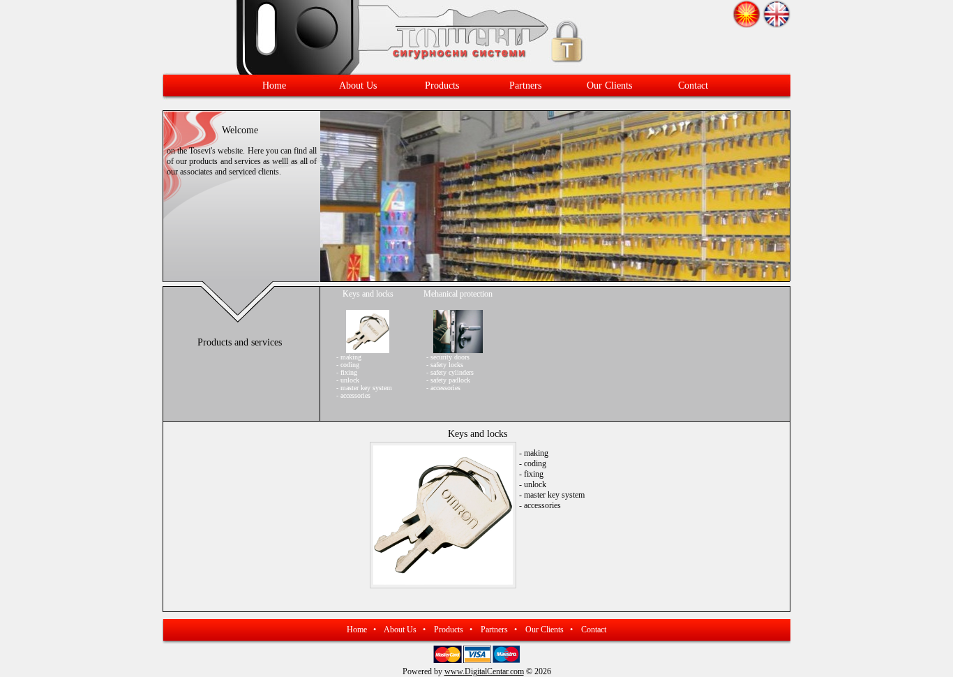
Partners (525, 85)
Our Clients (609, 85)
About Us (358, 85)
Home (274, 85)
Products (442, 85)
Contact (693, 85)
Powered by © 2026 (477, 671)
